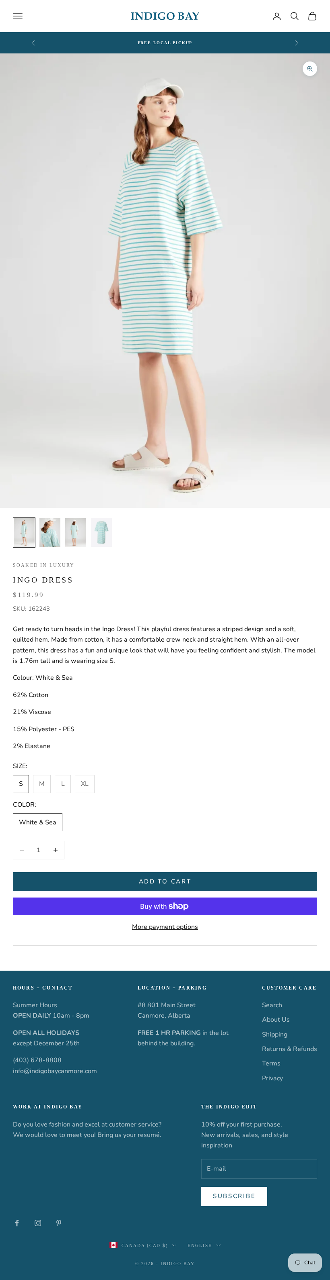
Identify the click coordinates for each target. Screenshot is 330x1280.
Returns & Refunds (289, 1049)
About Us (276, 1019)
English (200, 1245)
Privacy (272, 1078)
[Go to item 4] (101, 532)
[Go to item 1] (24, 532)
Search (272, 1005)
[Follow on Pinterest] (59, 1223)
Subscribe (234, 1196)
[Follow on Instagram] (38, 1223)
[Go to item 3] (75, 532)
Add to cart (165, 881)
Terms (271, 1063)
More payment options (165, 926)
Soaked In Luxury (44, 565)
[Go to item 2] (50, 532)
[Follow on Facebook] (17, 1223)
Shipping (274, 1034)
